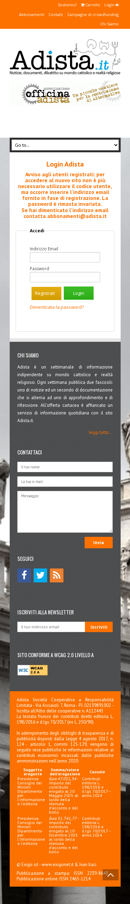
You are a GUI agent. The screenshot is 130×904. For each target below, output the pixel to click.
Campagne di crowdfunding (93, 14)
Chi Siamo (109, 23)
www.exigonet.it (57, 864)
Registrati (45, 293)
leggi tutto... (101, 432)
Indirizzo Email (44, 249)
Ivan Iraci (87, 864)
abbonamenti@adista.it (77, 215)
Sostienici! (67, 4)
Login (109, 4)
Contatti (56, 14)
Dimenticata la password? (57, 307)
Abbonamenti (31, 14)
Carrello (92, 4)
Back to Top (111, 874)
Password (39, 269)
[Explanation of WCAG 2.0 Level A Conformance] (32, 674)
